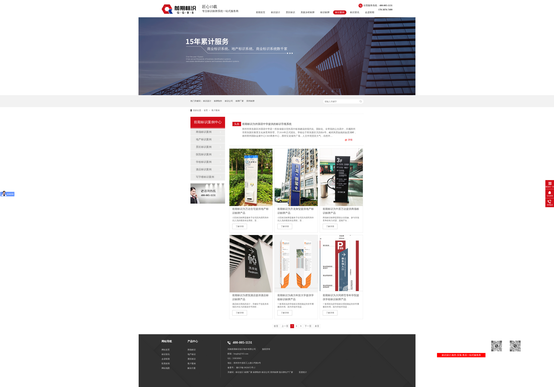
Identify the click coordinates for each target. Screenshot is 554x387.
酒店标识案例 (204, 169)
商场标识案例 (204, 131)
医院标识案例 (204, 154)
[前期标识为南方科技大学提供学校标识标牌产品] (296, 263)
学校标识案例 (204, 161)
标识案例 (339, 12)
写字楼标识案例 (205, 176)
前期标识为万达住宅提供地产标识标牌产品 (250, 210)
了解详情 (240, 226)
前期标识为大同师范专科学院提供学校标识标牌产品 (341, 297)
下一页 (308, 326)
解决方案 (192, 368)
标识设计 (275, 12)
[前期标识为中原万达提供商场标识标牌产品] (341, 177)
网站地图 (166, 368)
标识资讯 (354, 12)
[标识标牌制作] (276, 94)
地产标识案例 (204, 139)
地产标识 (192, 354)
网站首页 (166, 350)
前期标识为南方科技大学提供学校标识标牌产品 (295, 297)
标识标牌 (325, 12)
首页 (206, 110)
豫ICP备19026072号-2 (245, 368)
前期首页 (260, 12)
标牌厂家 (240, 101)
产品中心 (193, 341)
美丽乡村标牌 (308, 12)
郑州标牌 (250, 101)
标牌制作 (218, 101)
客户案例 (216, 110)
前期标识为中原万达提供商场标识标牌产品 (341, 210)
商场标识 (192, 350)
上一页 (284, 326)
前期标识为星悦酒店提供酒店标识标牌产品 (250, 297)
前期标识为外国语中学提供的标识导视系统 (267, 124)
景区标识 (290, 12)
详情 (350, 140)
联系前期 (166, 363)
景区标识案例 (204, 146)
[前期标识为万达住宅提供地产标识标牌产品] (251, 177)
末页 (317, 326)
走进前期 (369, 12)
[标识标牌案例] (179, 9)
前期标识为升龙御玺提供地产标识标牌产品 (295, 210)
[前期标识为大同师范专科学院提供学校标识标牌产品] (341, 263)
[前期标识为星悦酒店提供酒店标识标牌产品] (251, 263)
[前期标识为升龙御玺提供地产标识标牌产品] (296, 177)
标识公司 (229, 101)
